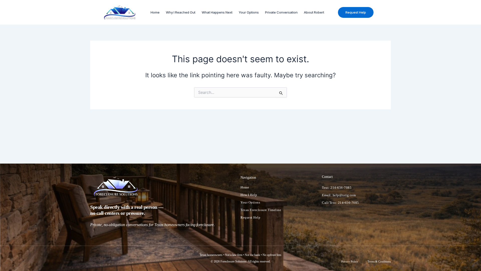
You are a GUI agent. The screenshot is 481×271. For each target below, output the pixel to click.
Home (155, 12)
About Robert (314, 12)
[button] (356, 12)
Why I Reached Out (180, 12)
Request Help (250, 217)
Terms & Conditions (379, 261)
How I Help (249, 195)
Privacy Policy (349, 261)
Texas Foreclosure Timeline (261, 210)
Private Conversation (281, 12)
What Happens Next (217, 12)
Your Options (249, 12)
